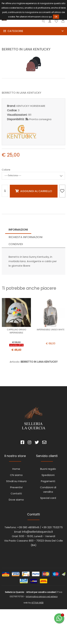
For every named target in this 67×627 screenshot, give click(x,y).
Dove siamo (16, 499)
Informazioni (18, 230)
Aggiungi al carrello (36, 191)
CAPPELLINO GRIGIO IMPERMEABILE (16, 331)
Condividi (16, 244)
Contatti (16, 493)
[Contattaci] (63, 22)
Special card (48, 498)
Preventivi (16, 487)
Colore (6, 169)
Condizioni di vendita (48, 490)
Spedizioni (48, 475)
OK (56, 16)
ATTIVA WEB (37, 602)
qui (50, 16)
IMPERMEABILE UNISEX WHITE (50, 329)
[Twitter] (37, 443)
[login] (49, 22)
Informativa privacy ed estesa (42, 596)
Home (16, 469)
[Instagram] (29, 443)
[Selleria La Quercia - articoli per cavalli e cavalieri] (17, 24)
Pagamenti (48, 481)
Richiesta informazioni (25, 237)
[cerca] (43, 22)
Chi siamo (16, 475)
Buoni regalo (48, 469)
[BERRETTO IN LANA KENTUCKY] (33, 71)
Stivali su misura (16, 481)
